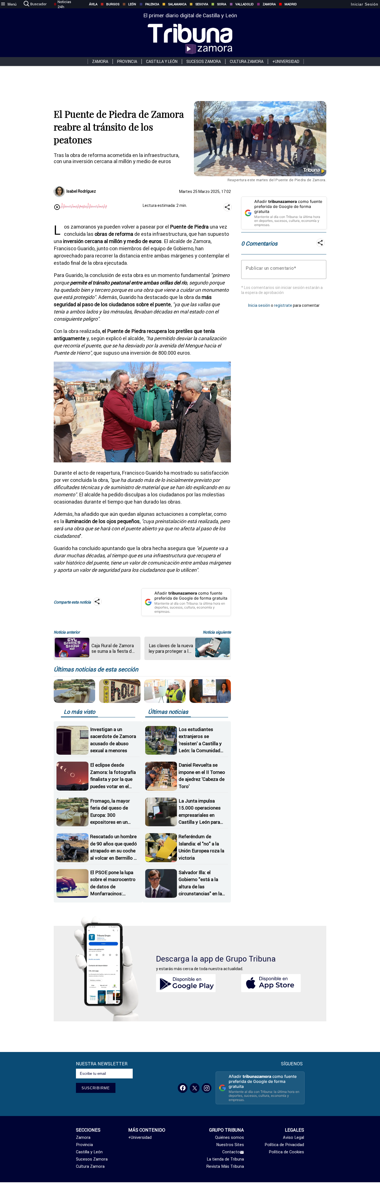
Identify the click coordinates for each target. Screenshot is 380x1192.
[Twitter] (194, 1088)
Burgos (112, 4)
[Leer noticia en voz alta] (57, 207)
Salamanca (177, 4)
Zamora (269, 4)
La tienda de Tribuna (225, 1159)
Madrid (291, 4)
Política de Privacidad (284, 1144)
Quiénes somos (229, 1137)
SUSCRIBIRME (96, 1088)
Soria (221, 4)
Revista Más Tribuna (225, 1166)
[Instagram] (206, 1088)
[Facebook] (182, 1088)
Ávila (93, 4)
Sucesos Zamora (203, 61)
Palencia (152, 4)
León (132, 4)
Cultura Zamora (246, 61)
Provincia (127, 61)
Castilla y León (161, 61)
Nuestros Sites (230, 1144)
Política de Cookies (286, 1151)
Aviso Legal (293, 1137)
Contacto (231, 1151)
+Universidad (285, 61)
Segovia (201, 4)
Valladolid (244, 4)
